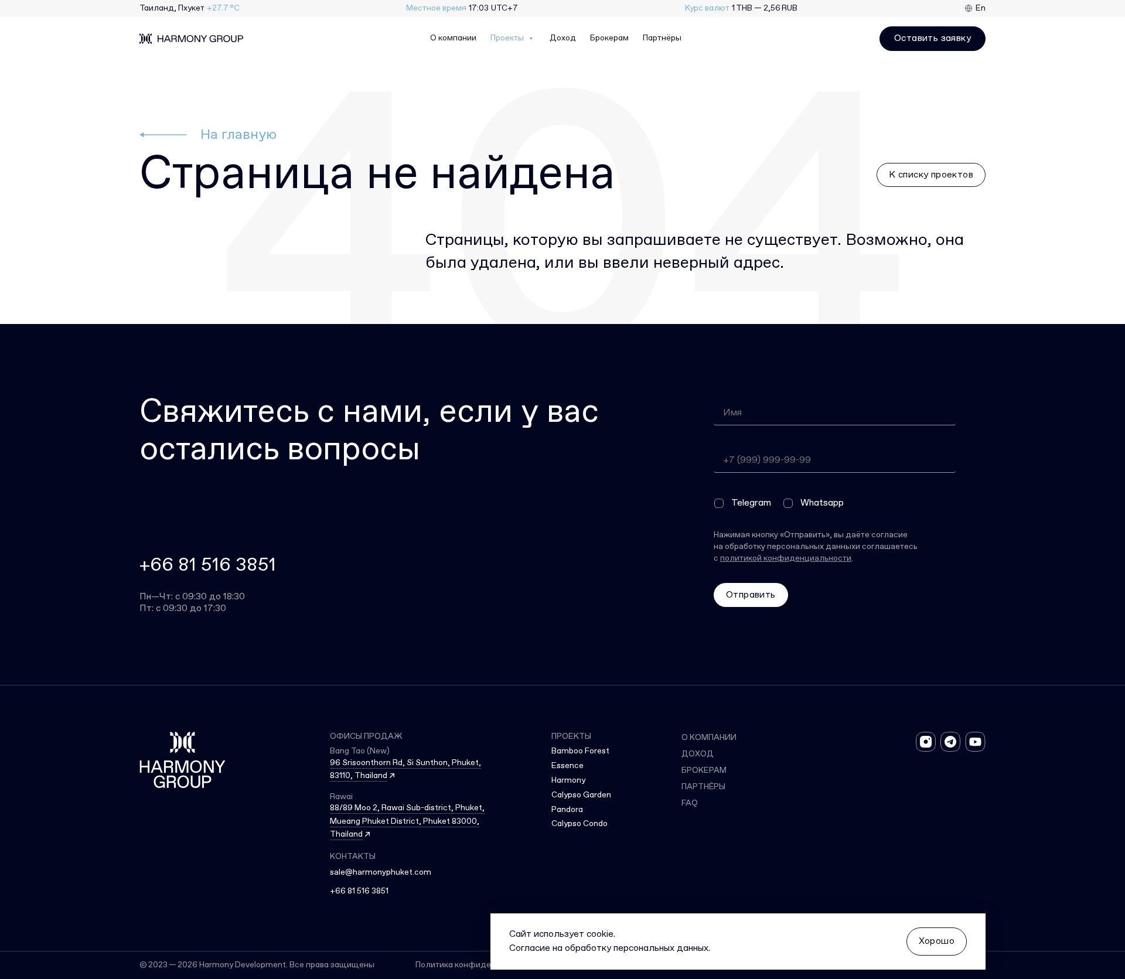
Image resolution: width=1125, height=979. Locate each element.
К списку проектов (931, 175)
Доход (563, 38)
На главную (238, 134)
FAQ (689, 803)
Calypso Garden (581, 795)
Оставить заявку (932, 38)
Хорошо (936, 941)
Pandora (567, 809)
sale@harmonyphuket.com (380, 872)
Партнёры (662, 38)
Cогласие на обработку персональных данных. (609, 948)
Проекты (507, 38)
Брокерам (609, 38)
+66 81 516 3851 (207, 565)
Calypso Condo (579, 823)
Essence (567, 765)
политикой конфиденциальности (785, 558)
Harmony (568, 780)
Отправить (751, 595)
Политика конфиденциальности (479, 965)
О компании (453, 38)
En (981, 8)
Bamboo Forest (580, 751)
